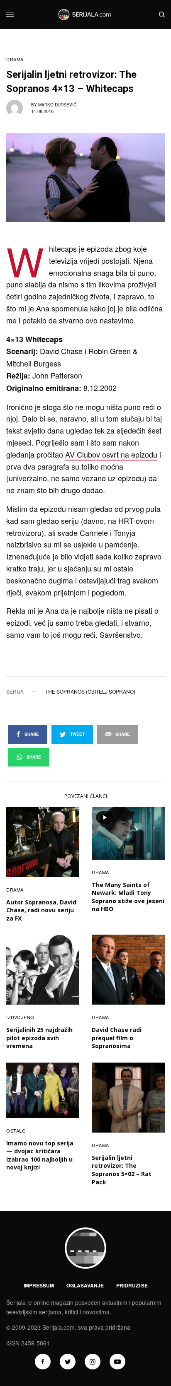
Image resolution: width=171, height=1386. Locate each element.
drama (15, 59)
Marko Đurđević (57, 105)
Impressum (39, 1285)
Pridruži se (132, 1285)
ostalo (16, 1130)
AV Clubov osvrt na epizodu (111, 454)
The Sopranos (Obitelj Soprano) (90, 691)
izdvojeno (20, 1017)
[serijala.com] (85, 14)
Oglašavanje (85, 1285)
